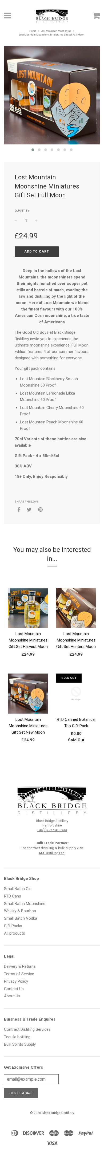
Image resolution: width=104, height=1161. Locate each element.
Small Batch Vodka (20, 918)
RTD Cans (12, 896)
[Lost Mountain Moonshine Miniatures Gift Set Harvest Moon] (28, 621)
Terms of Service (19, 973)
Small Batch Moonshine (24, 903)
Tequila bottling (17, 1036)
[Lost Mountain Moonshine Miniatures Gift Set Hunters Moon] (76, 621)
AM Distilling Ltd (52, 853)
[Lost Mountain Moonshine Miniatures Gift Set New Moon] (28, 707)
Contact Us (14, 988)
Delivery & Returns (20, 966)
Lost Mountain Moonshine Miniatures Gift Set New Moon (28, 726)
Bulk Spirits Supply (20, 1044)
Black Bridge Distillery (58, 1113)
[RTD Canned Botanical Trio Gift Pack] (76, 707)
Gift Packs (13, 925)
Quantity (22, 210)
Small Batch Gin (17, 888)
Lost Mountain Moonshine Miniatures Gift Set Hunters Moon (76, 640)
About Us (12, 996)
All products (14, 933)
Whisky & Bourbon (20, 910)
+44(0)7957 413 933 (52, 830)
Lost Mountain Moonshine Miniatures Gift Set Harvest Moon (28, 640)
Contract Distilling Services (27, 1029)
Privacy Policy (16, 981)
